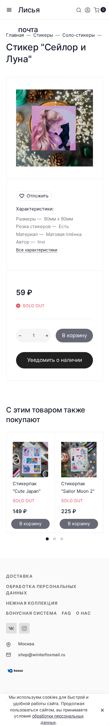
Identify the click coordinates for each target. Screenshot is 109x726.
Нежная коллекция (32, 603)
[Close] (100, 710)
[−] (20, 336)
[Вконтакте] (11, 628)
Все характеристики (36, 249)
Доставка (19, 576)
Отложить (37, 196)
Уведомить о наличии (54, 360)
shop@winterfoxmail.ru (41, 654)
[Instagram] (24, 628)
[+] (47, 336)
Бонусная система (31, 613)
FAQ (66, 613)
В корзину (74, 335)
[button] (47, 539)
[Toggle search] (78, 10)
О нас (83, 613)
